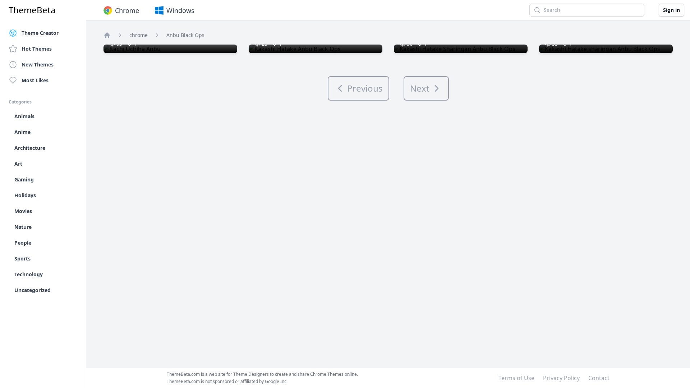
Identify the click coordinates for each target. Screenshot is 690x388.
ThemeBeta (32, 10)
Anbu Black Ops (185, 35)
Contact (599, 378)
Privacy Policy (561, 378)
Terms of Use (516, 378)
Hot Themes (37, 48)
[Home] (107, 35)
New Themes (38, 64)
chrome (138, 35)
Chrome (127, 10)
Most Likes (35, 80)
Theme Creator (40, 32)
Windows (180, 10)
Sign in (671, 9)
